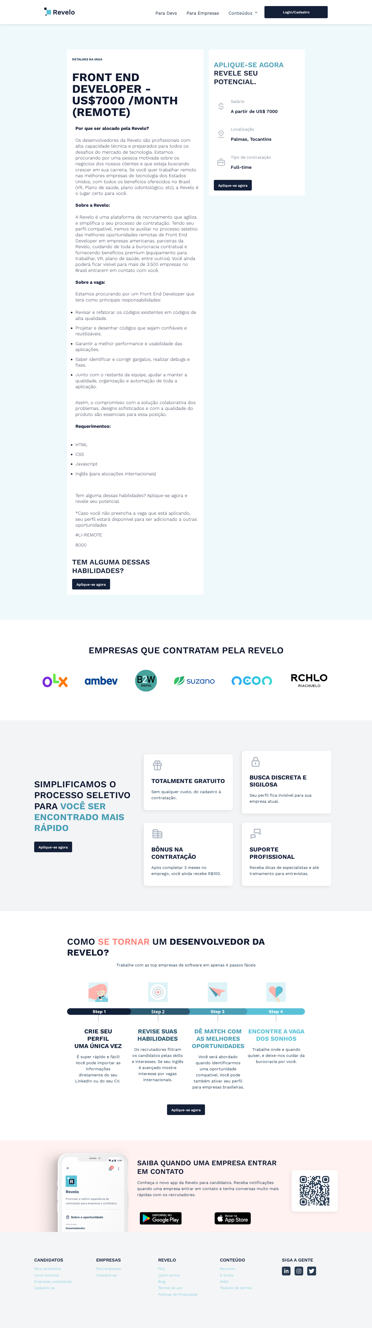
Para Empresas (203, 13)
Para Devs (166, 13)
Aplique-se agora (91, 584)
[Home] (59, 9)
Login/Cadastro (296, 12)
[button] (243, 13)
